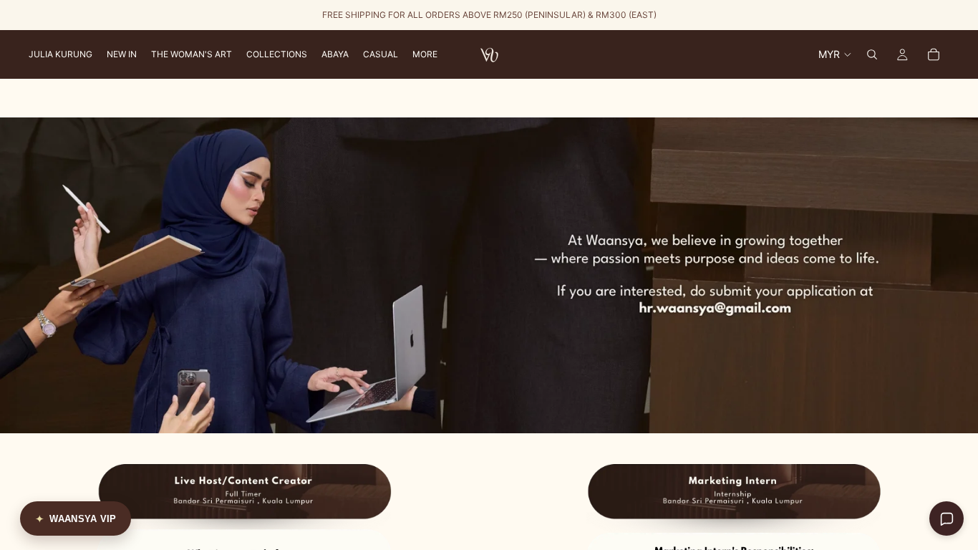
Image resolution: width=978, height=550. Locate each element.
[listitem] (425, 54)
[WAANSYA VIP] (75, 518)
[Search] (872, 54)
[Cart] (933, 54)
